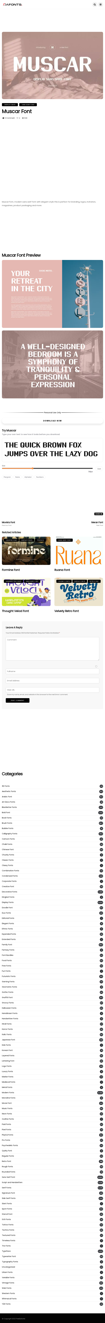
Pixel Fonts (6, 1130)
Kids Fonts (6, 1045)
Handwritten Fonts (13, 581)
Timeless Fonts (8, 1240)
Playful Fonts (7, 1135)
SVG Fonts (6, 1219)
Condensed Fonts (10, 876)
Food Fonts (7, 960)
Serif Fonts (6, 1188)
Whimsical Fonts (9, 1299)
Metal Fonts (7, 1087)
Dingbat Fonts (8, 897)
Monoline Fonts (8, 1098)
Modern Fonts (8, 1093)
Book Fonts (7, 818)
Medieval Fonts (8, 1082)
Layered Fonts (8, 1056)
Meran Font (97, 523)
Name (17, 477)
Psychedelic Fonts (10, 1145)
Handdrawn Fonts (9, 1013)
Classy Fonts (7, 865)
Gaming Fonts (8, 982)
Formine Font (11, 570)
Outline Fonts (8, 1119)
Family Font (7, 945)
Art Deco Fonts (8, 802)
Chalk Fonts (7, 844)
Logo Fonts (7, 1066)
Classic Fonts (8, 860)
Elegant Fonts (8, 923)
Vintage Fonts (8, 1283)
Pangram (7, 477)
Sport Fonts (7, 1209)
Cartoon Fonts (8, 839)
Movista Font (8, 523)
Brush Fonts (7, 823)
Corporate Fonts (9, 881)
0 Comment (10, 118)
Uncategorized (8, 1267)
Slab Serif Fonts (8, 1198)
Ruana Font (62, 570)
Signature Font (8, 1193)
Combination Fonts (10, 871)
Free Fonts (6, 966)
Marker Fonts (7, 1077)
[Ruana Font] (78, 551)
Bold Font (6, 812)
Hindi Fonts (7, 1024)
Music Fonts (7, 1108)
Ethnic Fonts (7, 929)
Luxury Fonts (7, 1071)
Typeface (40, 540)
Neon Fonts (7, 1114)
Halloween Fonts (9, 1008)
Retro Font (94, 581)
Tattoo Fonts (7, 1225)
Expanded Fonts (9, 934)
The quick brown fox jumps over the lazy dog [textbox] (51, 450)
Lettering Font (8, 1061)
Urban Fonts (7, 1272)
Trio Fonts (6, 1246)
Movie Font (7, 1103)
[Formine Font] (26, 551)
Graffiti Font (7, 997)
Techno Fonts (8, 1230)
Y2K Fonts (6, 1304)
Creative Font (11, 540)
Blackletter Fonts (9, 807)
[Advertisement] (52, 15)
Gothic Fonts (7, 992)
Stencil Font (7, 1214)
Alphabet (28, 477)
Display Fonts (9, 105)
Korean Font (7, 1050)
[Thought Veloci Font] (26, 592)
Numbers (40, 477)
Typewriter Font (9, 1256)
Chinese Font (8, 849)
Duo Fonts (6, 913)
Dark (99, 469)
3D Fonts (6, 786)
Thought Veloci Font (15, 611)
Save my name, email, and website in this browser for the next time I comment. (37, 694)
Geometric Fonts (9, 987)
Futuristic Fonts (8, 976)
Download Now (52, 421)
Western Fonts (8, 1293)
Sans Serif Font (28, 105)
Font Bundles (7, 955)
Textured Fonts (8, 1235)
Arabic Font (7, 797)
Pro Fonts (6, 1140)
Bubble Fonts (7, 828)
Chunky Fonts (64, 581)
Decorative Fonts (9, 892)
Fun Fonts (6, 971)
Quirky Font (7, 1151)
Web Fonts (6, 1288)
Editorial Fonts (8, 918)
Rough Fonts (7, 1167)
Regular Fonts (8, 1156)
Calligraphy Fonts (9, 834)
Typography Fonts (10, 1262)
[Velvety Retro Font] (78, 592)
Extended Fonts (9, 939)
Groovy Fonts (8, 1003)
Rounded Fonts (8, 1172)
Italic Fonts (7, 1034)
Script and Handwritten (12, 1182)
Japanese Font (8, 1040)
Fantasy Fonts (8, 950)
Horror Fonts (7, 1029)
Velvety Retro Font (66, 611)
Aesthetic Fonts (9, 791)
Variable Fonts (8, 1277)
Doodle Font (7, 908)
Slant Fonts (7, 1203)
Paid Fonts (6, 1124)
